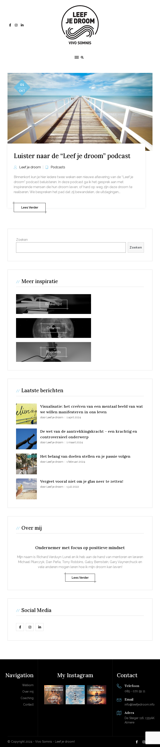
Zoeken (22, 240)
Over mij (28, 691)
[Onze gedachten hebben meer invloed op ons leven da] (96, 695)
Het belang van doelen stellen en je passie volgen (85, 456)
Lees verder (29, 207)
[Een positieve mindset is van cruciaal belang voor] (75, 695)
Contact (28, 704)
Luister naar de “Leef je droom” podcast (72, 156)
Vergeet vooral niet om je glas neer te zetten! (81, 481)
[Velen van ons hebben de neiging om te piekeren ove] (54, 695)
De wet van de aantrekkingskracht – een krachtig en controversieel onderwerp (88, 434)
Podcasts (58, 167)
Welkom (28, 685)
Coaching (27, 698)
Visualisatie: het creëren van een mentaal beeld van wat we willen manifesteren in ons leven (91, 409)
